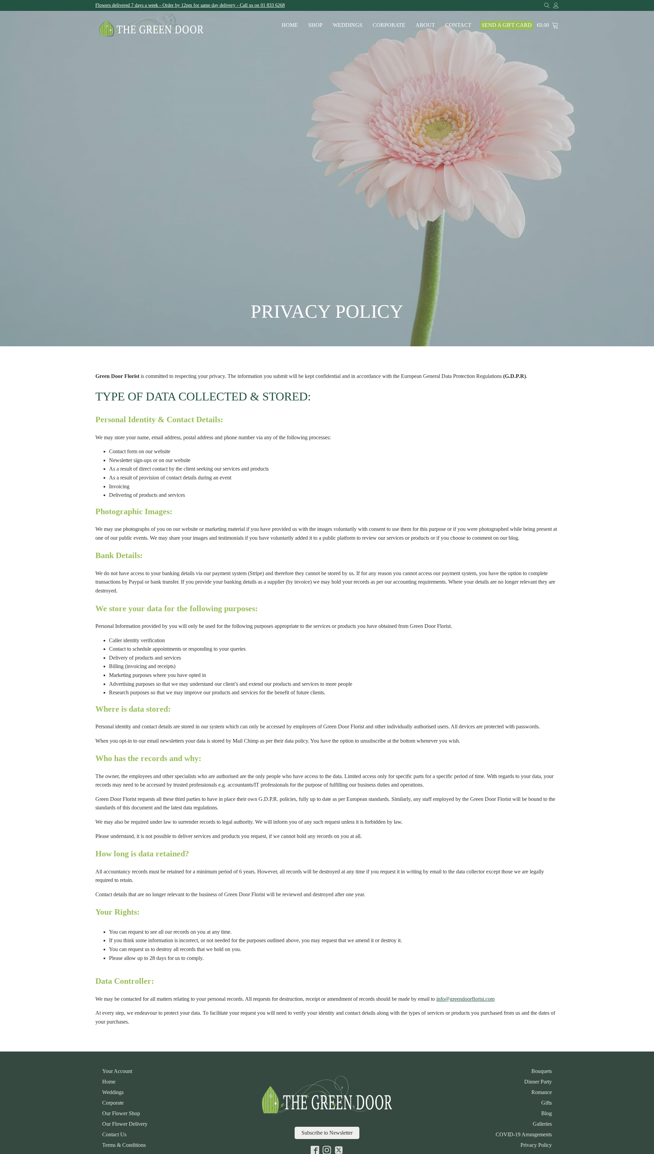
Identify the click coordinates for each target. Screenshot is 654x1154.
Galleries (542, 1124)
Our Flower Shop (121, 1113)
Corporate (389, 25)
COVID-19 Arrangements (524, 1134)
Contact (458, 25)
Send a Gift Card (507, 25)
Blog (546, 1113)
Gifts (546, 1103)
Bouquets (541, 1071)
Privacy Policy (536, 1145)
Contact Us (114, 1134)
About (425, 25)
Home (290, 25)
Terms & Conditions (124, 1145)
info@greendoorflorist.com (465, 999)
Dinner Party (538, 1082)
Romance (541, 1092)
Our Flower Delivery (124, 1124)
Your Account (117, 1071)
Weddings (347, 25)
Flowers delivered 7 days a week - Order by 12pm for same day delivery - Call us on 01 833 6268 (190, 5)
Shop (315, 25)
